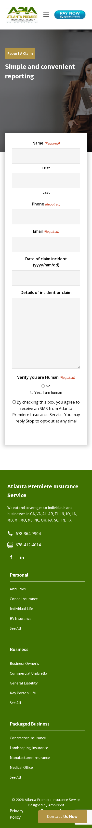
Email (46, 231)
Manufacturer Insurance (30, 757)
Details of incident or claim (46, 292)
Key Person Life (23, 692)
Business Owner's (24, 663)
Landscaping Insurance (29, 747)
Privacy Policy (17, 814)
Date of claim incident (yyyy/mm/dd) (46, 262)
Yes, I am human (48, 392)
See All (15, 628)
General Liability (24, 683)
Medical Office (21, 767)
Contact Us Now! (63, 816)
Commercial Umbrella (28, 673)
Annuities (18, 588)
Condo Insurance (24, 598)
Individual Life (21, 608)
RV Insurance (20, 618)
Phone (46, 204)
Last (46, 192)
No (48, 385)
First (46, 167)
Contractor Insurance (28, 737)
